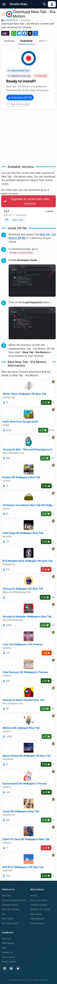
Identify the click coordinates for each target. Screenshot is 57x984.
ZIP (6, 219)
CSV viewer (36, 914)
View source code (19, 104)
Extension (26, 20)
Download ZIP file (21, 97)
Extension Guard (10, 905)
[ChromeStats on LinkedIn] (4, 968)
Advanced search (39, 900)
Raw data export (10, 923)
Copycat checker (38, 905)
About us (6, 938)
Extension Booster (10, 909)
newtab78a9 (11, 20)
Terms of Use (8, 957)
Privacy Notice (9, 961)
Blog (4, 948)
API (3, 914)
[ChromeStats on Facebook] (11, 968)
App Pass (6, 895)
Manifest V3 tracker (40, 909)
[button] (4, 4)
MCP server (7, 918)
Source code (17, 220)
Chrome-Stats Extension (14, 900)
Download (26, 40)
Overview (9, 40)
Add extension (37, 918)
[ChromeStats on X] (18, 968)
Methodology (8, 943)
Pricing (33, 895)
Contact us (7, 952)
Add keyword (36, 923)
